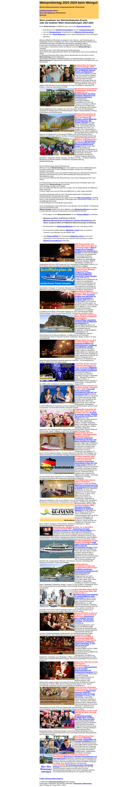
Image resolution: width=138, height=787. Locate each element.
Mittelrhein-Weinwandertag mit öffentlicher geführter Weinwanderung (67, 220)
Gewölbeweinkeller (46, 10)
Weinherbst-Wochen (83, 26)
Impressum (77, 783)
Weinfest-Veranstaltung (64, 30)
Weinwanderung (55, 32)
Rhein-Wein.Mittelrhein (48, 13)
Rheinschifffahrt (83, 214)
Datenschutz (87, 783)
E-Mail (42, 778)
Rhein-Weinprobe (59, 34)
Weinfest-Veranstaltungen (52, 240)
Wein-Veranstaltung (84, 198)
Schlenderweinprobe (86, 30)
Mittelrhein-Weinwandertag (84, 32)
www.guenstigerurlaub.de (54, 778)
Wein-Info (43, 15)
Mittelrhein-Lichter (72, 230)
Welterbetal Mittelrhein (65, 226)
